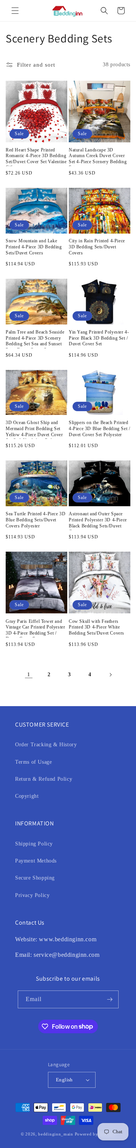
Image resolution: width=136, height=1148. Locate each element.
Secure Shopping (35, 878)
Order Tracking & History (46, 744)
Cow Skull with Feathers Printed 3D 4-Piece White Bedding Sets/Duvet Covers (96, 627)
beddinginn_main (55, 1134)
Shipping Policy (34, 844)
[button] (15, 10)
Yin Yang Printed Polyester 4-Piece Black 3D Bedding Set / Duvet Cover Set (99, 337)
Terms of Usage (33, 762)
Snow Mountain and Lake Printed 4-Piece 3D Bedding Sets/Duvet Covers (34, 246)
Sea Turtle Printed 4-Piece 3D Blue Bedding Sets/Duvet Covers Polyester (35, 519)
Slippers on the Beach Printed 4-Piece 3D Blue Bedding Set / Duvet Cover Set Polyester (99, 428)
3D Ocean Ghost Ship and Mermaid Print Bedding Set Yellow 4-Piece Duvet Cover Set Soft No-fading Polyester (35, 429)
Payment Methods (36, 861)
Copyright (27, 796)
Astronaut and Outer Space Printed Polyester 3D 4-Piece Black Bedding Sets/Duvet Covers (98, 520)
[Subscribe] (110, 999)
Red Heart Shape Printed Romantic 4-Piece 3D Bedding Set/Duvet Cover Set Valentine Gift (36, 156)
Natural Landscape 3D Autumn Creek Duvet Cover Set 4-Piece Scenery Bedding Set (98, 156)
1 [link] (28, 674)
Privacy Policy (32, 895)
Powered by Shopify (95, 1134)
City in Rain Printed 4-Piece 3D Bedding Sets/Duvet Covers (97, 246)
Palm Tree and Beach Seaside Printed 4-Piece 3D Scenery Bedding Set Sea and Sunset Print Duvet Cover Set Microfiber (35, 338)
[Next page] (110, 674)
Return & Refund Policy (43, 779)
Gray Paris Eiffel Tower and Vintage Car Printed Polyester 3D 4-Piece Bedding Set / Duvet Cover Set (35, 628)
